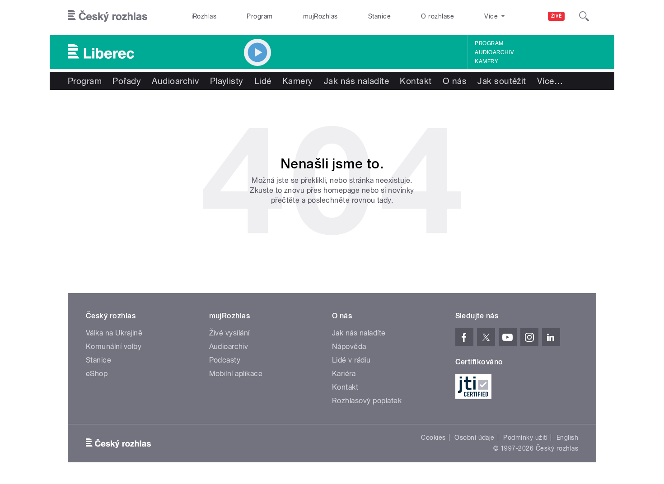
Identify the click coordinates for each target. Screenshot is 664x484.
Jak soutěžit (501, 81)
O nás (455, 81)
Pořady (126, 81)
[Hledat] (584, 16)
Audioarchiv (494, 52)
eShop (97, 373)
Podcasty (225, 360)
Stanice (379, 16)
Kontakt (415, 81)
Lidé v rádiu (351, 360)
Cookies (433, 437)
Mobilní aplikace (236, 373)
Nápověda (349, 346)
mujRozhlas (320, 16)
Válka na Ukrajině (114, 333)
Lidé (262, 81)
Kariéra (343, 373)
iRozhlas (204, 16)
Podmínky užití (525, 437)
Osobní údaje (474, 437)
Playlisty (226, 81)
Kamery (486, 61)
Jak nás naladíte (356, 81)
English (567, 437)
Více (550, 81)
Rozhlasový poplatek (367, 400)
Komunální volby (113, 346)
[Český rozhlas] (107, 16)
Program (259, 16)
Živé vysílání (229, 333)
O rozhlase (437, 16)
